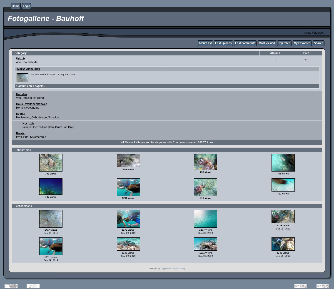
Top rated (284, 43)
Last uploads (223, 43)
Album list (205, 43)
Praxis (20, 133)
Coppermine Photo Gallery (173, 268)
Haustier (21, 94)
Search (318, 43)
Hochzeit (28, 123)
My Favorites (302, 43)
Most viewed (267, 43)
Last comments (245, 43)
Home (16, 6)
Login (26, 6)
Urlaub (20, 58)
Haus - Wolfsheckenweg (31, 104)
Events (20, 113)
